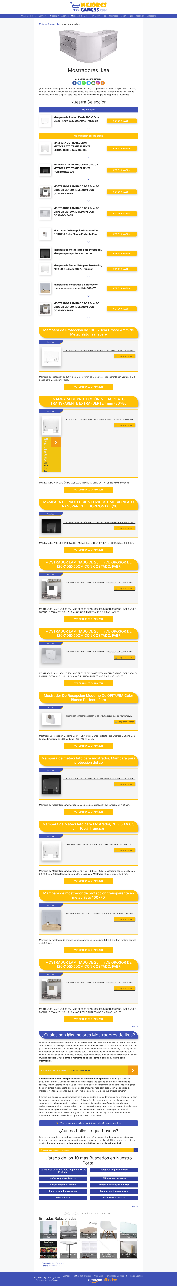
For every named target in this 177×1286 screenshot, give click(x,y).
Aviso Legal (98, 1276)
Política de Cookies (134, 1276)
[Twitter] (79, 83)
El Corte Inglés (127, 16)
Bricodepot (54, 16)
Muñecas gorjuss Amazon (62, 1178)
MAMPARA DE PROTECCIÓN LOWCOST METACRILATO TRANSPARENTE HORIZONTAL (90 (99, 522)
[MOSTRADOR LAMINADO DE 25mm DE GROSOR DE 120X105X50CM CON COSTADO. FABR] (51, 589)
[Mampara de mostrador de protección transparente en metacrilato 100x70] (51, 920)
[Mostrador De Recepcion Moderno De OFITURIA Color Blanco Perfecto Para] (51, 719)
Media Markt (76, 16)
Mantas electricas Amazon (114, 1191)
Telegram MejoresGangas (47, 1280)
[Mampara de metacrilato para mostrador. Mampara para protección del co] (51, 784)
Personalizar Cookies (115, 1276)
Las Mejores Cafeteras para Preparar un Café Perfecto (63, 1170)
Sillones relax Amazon (114, 1178)
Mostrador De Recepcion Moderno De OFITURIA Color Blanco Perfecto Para (99, 716)
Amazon (24, 16)
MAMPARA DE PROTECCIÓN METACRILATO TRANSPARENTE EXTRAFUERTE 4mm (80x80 (99, 419)
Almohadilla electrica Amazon (114, 1185)
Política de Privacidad (82, 1276)
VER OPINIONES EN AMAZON (88, 387)
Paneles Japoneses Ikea (51, 1266)
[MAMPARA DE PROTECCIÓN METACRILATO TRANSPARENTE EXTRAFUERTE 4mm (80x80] (51, 425)
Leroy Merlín (94, 16)
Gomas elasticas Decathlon (53, 1263)
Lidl (85, 16)
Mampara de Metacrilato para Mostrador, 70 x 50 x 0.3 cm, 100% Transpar (99, 844)
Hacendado (113, 16)
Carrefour (43, 16)
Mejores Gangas (47, 24)
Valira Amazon (63, 1197)
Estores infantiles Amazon (63, 1191)
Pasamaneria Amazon (114, 1197)
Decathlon (140, 16)
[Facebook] (74, 83)
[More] (103, 83)
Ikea (104, 16)
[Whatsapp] (84, 83)
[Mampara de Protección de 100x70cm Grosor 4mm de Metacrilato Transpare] (51, 356)
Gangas (33, 16)
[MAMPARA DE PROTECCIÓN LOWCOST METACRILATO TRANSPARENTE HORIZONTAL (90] (51, 526)
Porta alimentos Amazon (63, 1185)
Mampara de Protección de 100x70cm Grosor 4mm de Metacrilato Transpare (99, 350)
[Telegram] (88, 83)
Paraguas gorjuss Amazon (114, 1169)
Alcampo (65, 16)
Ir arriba (135, 1026)
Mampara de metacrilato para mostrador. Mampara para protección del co (99, 778)
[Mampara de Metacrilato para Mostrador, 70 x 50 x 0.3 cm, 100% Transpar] (51, 851)
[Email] (93, 83)
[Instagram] (98, 83)
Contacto (67, 1276)
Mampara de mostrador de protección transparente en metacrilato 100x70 (99, 913)
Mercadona (151, 16)
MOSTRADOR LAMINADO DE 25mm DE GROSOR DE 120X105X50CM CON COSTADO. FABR (99, 582)
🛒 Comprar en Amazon (124, 356)
